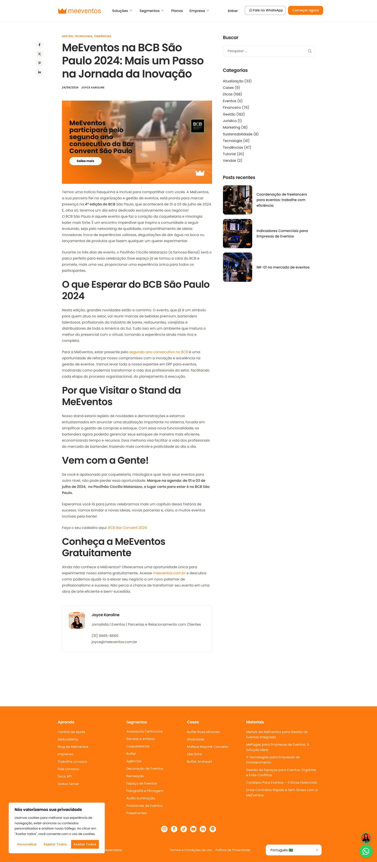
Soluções (120, 11)
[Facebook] (174, 829)
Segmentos (150, 11)
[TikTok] (183, 829)
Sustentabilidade (238, 134)
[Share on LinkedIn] (39, 72)
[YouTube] (193, 829)
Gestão (67, 36)
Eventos (229, 100)
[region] (57, 828)
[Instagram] (164, 829)
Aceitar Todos (85, 844)
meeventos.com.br (169, 573)
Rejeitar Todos (55, 844)
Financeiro (232, 107)
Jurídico (230, 120)
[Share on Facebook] (39, 44)
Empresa (197, 11)
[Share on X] (39, 54)
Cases (228, 87)
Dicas (228, 94)
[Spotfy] (212, 829)
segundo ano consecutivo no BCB (158, 351)
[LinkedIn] (203, 829)
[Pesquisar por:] (269, 51)
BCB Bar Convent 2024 (127, 527)
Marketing (231, 127)
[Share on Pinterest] (39, 63)
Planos (177, 11)
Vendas (229, 160)
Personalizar (27, 844)
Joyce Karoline (93, 87)
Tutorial (229, 154)
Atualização (233, 80)
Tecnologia (84, 36)
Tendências (102, 36)
